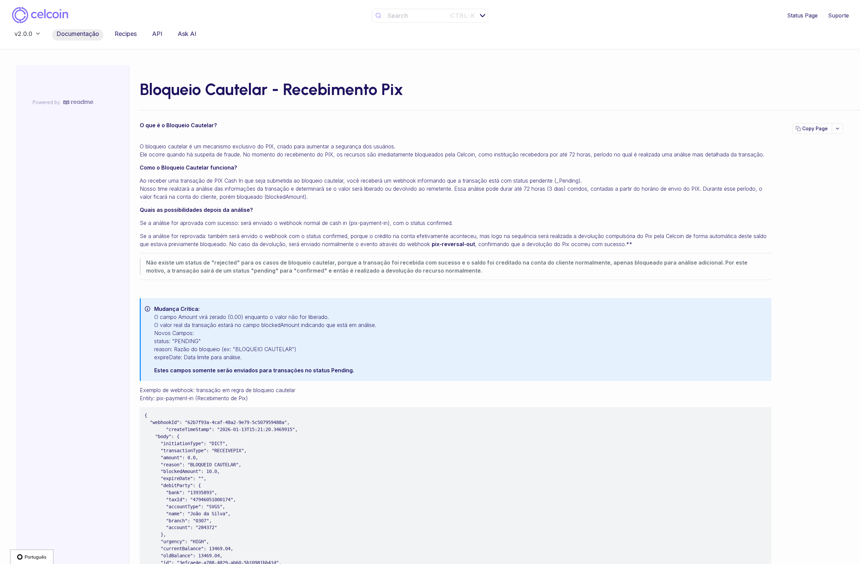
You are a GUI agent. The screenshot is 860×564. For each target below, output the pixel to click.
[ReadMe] (78, 102)
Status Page (802, 15)
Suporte (838, 15)
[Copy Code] (763, 413)
